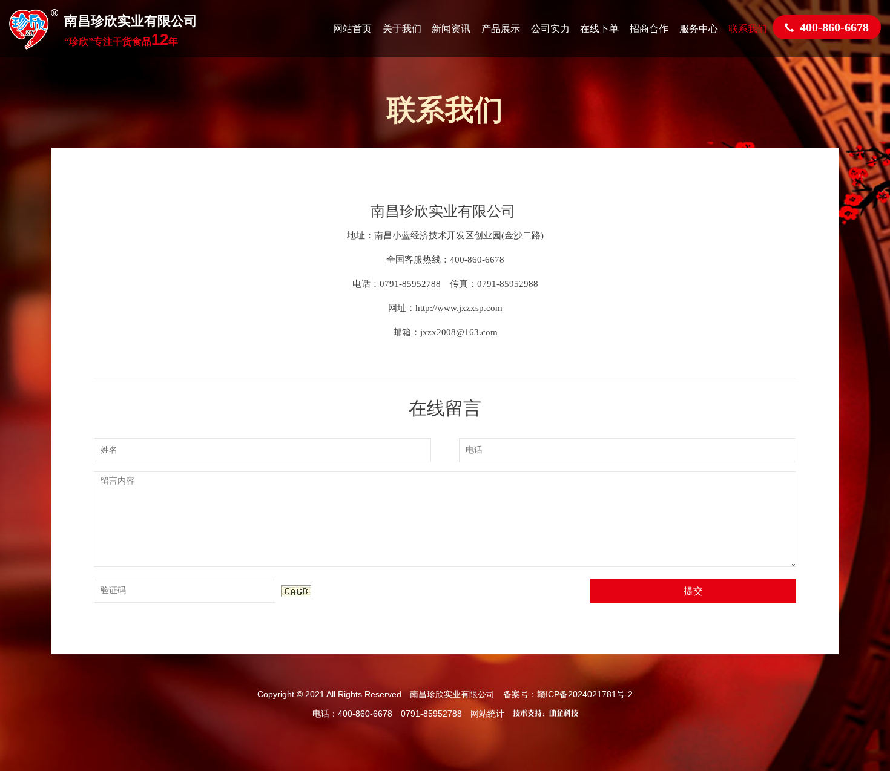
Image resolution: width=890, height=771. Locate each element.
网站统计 (487, 713)
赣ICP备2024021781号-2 (585, 694)
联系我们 (747, 29)
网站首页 (352, 29)
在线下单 (599, 29)
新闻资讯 (451, 29)
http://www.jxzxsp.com (459, 308)
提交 (693, 590)
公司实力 (550, 29)
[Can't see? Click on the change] (296, 591)
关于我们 (402, 29)
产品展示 (500, 29)
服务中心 (698, 29)
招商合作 (649, 29)
